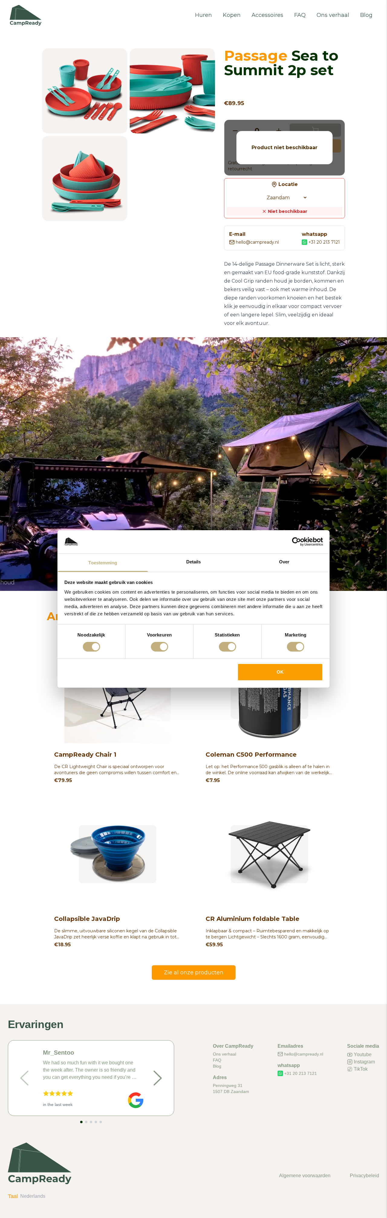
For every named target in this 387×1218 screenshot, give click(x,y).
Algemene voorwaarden (304, 1175)
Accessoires (267, 15)
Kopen (232, 15)
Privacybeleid (364, 1175)
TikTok (361, 1069)
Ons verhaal (333, 15)
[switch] (159, 647)
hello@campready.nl (257, 242)
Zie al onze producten (193, 972)
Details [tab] (193, 561)
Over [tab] (284, 561)
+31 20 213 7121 (324, 242)
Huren (203, 15)
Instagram (364, 1061)
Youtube (363, 1054)
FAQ (300, 15)
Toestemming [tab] (102, 562)
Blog (366, 15)
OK (280, 672)
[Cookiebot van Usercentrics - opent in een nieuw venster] (296, 541)
